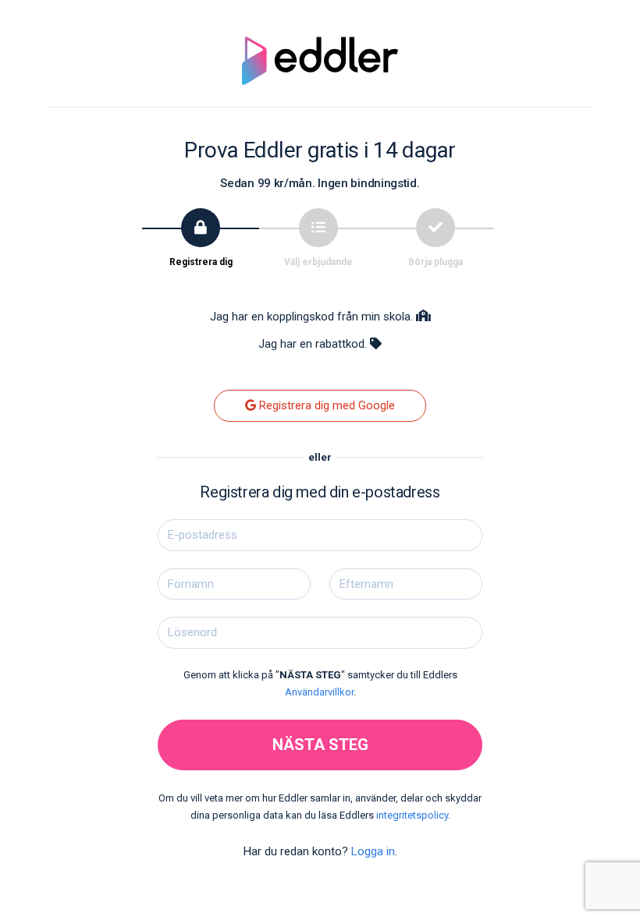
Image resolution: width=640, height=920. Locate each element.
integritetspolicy (412, 815)
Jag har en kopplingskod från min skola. (313, 317)
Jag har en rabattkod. (314, 344)
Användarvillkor (319, 692)
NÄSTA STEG (320, 744)
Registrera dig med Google (325, 405)
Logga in (373, 851)
